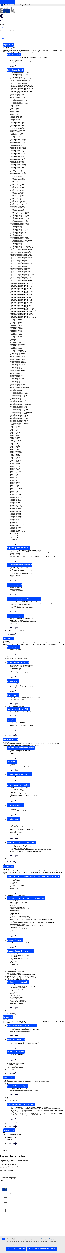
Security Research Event (16, 777)
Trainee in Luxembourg (16, 488)
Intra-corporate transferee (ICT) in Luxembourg (23, 310)
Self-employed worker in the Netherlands (21, 412)
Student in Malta (14, 454)
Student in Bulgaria (15, 428)
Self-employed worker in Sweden (19, 103)
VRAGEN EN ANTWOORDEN (19, 623)
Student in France (15, 438)
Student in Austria (15, 426)
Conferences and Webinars (17, 989)
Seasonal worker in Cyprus (17, 359)
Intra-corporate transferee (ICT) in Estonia (21, 294)
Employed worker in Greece (17, 156)
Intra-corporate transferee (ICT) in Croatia (21, 288)
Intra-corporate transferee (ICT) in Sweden (21, 91)
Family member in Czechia (17, 184)
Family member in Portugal (17, 207)
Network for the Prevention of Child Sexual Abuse (20, 976)
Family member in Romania (17, 210)
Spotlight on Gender (15, 927)
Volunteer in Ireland (15, 517)
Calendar (12, 932)
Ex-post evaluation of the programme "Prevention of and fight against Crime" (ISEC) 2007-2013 (36, 1108)
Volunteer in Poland (15, 527)
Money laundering (15, 828)
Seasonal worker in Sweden (17, 97)
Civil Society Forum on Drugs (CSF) (17, 979)
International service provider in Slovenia (21, 82)
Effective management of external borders (18, 658)
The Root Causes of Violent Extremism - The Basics (24, 918)
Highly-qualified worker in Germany (20, 228)
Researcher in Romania (16, 350)
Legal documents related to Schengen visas (21, 724)
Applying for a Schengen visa (18, 722)
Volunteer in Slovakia (16, 116)
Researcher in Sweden (16, 170)
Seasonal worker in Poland (17, 383)
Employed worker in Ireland (17, 159)
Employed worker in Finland (18, 151)
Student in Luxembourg (16, 452)
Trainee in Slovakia (15, 110)
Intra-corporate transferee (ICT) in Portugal (21, 314)
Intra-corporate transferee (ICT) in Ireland (21, 303)
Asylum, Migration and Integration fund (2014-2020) (24, 1029)
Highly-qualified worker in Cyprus (19, 220)
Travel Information (15, 797)
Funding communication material (15, 1067)
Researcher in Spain (15, 138)
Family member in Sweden (17, 209)
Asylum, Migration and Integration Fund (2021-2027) (24, 1028)
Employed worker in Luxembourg (19, 165)
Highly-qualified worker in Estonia (19, 224)
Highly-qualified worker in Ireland (19, 234)
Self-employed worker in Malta (18, 406)
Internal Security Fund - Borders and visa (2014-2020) (24, 1043)
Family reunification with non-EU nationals (21, 573)
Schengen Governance (16, 685)
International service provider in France (20, 262)
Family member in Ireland (17, 196)
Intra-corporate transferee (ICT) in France (21, 297)
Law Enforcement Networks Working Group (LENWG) (22, 974)
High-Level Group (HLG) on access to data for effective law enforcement (26, 978)
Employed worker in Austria (17, 141)
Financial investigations (16, 826)
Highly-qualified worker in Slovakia (19, 72)
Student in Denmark (15, 434)
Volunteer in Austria (15, 499)
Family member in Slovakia (17, 128)
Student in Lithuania (15, 451)
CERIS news (13, 884)
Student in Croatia (15, 429)
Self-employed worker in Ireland (19, 398)
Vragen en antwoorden (16, 668)
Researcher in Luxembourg (17, 344)
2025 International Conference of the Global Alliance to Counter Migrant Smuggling (32, 556)
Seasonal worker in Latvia (17, 376)
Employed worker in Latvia (17, 162)
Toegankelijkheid (8, 1233)
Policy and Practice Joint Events (18, 902)
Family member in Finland (17, 189)
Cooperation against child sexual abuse (20, 846)
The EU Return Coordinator (17, 555)
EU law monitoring (12, 1122)
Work (11, 576)
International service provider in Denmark (21, 257)
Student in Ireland (15, 446)
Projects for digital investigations (19, 811)
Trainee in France (14, 476)
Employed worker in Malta (17, 167)
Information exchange (16, 792)
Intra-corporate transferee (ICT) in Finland (21, 296)
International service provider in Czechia (21, 255)
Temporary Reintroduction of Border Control (22, 687)
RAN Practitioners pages (16, 997)
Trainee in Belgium (15, 462)
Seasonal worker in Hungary (17, 372)
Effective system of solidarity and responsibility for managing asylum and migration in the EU (35, 603)
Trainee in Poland (15, 491)
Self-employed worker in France (18, 392)
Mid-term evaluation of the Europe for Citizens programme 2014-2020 (29, 1107)
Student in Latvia (14, 449)
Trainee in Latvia (14, 485)
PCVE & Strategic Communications (19, 916)
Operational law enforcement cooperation (21, 794)
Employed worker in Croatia (17, 144)
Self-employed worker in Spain (18, 102)
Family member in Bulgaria (17, 179)
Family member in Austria (17, 178)
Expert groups (14, 964)
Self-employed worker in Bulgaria (19, 417)
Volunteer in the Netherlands (17, 531)
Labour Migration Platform (14, 973)
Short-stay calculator (15, 649)
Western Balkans (14, 904)
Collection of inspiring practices (18, 987)
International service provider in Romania (21, 280)
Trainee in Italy (14, 483)
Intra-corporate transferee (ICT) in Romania (21, 316)
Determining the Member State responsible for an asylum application (28, 57)
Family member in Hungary (17, 195)
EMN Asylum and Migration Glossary (20, 955)
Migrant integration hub (16, 587)
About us (9, 1136)
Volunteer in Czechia (15, 505)
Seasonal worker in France (17, 367)
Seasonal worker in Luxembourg (19, 379)
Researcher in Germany (16, 334)
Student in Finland (15, 437)
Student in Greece (15, 443)
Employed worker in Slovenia (18, 124)
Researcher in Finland (16, 331)
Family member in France (17, 190)
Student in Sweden (15, 131)
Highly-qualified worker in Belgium (19, 214)
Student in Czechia (15, 432)
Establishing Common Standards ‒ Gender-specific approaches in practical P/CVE (32, 922)
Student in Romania (15, 459)
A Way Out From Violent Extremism (20, 921)
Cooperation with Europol (17, 789)
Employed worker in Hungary (18, 158)
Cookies (5, 1228)
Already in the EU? (15, 536)
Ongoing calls (10, 1069)
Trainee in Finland (15, 474)
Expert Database (14, 913)
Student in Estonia (15, 435)
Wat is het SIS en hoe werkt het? (19, 673)
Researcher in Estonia (16, 330)
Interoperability (11, 660)
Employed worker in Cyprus (17, 145)
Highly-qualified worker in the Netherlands (21, 248)
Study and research (15, 572)
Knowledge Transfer (15, 905)
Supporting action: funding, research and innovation (24, 795)
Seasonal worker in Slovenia (17, 94)
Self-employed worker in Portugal (19, 409)
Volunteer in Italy (14, 519)
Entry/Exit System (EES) (17, 699)
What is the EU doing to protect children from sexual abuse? (26, 851)
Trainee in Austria (15, 463)
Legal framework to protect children (19, 848)
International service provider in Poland (20, 277)
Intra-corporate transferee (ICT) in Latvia (21, 307)
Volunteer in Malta (15, 525)
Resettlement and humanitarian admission (21, 570)
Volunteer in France (15, 511)
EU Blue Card (14, 539)
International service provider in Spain (20, 83)
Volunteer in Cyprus (15, 503)
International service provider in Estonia (20, 258)
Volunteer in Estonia (15, 508)
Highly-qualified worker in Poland (19, 243)
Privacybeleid (7, 1230)
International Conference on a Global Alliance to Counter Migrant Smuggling (30, 552)
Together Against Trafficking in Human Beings (22, 829)
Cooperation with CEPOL (17, 790)
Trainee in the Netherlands (17, 496)
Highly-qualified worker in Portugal (19, 245)
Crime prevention (14, 823)
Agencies (5, 864)
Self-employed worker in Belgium (19, 414)
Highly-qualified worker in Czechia (19, 221)
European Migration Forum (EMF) (19, 567)
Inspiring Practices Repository (18, 907)
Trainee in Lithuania (15, 486)
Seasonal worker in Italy (16, 375)
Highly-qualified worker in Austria (19, 215)
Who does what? (14, 533)
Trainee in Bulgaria (15, 465)
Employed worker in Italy (17, 161)
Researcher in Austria (16, 321)
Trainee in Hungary (15, 480)
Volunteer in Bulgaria (16, 500)
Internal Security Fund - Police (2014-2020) (22, 1056)
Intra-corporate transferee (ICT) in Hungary (21, 302)
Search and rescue (15, 606)
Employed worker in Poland (17, 169)
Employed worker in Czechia (18, 147)
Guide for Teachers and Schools (18, 928)
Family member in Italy (16, 198)
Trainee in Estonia (15, 472)
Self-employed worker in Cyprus (19, 420)
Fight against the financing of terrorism (20, 750)
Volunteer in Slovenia (16, 117)
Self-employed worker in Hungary (19, 396)
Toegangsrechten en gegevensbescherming (21, 665)
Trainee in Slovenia (15, 111)
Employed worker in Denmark (18, 148)
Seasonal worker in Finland (17, 365)
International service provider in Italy (20, 269)
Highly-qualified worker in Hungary (20, 232)
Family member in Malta (16, 204)
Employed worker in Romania (18, 173)
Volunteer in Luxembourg (17, 524)
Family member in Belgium (17, 176)
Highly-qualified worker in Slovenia (19, 74)
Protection (13, 753)
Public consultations (12, 1100)
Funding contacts (11, 1066)
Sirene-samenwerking (16, 669)
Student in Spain (14, 108)
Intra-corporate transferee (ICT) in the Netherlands (23, 317)
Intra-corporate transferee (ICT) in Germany (22, 299)
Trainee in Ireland (15, 482)
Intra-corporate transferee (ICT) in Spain (21, 89)
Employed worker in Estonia (17, 150)
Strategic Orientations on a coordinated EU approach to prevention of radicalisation (32, 919)
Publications (13, 991)
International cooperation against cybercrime (22, 766)
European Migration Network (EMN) (20, 1031)
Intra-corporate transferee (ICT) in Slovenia (21, 88)
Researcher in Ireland (15, 338)
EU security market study (17, 885)
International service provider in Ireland (20, 268)
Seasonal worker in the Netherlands (19, 387)
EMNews (12, 963)
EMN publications (15, 961)
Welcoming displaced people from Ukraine (21, 607)
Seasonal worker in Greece (17, 370)
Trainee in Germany (15, 477)
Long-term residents (15, 569)
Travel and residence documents (15, 706)
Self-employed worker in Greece (19, 395)
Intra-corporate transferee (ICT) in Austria (21, 285)
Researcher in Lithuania (16, 342)
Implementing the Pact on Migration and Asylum (23, 621)
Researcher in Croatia (16, 324)
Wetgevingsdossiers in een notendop (20, 620)
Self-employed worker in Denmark (19, 423)
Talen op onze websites (9, 1227)
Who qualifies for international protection (21, 62)
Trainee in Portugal (15, 493)
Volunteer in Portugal (15, 528)
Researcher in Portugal (16, 348)
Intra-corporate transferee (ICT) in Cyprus (21, 289)
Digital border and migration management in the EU (24, 601)
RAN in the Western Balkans (18, 1001)
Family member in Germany (17, 192)
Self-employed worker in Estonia (19, 389)
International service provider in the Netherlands (23, 282)
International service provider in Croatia (20, 252)
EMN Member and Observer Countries (20, 958)
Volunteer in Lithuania (16, 522)
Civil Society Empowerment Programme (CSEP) (23, 986)
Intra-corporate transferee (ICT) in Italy (20, 305)
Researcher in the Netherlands (18, 352)
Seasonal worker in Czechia (17, 361)
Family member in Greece (17, 193)
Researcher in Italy (15, 339)
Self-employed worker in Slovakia (19, 99)
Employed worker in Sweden (18, 125)
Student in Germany (15, 440)
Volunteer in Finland (15, 510)
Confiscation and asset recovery (18, 821)
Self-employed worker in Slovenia (19, 100)
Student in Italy (14, 448)
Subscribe (12, 887)
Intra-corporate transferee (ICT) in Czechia (21, 291)
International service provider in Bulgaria (21, 251)
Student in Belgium (15, 424)
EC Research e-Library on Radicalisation (21, 942)
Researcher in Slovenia (16, 136)
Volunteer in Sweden (15, 121)
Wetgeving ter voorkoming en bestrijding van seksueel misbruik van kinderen (30, 849)
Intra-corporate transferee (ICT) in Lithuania (22, 308)
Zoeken (2, 24)
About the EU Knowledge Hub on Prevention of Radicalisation (27, 925)
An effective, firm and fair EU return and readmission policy (26, 550)
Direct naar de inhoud (7, 2)
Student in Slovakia (15, 105)
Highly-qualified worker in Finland (19, 226)
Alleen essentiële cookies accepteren (42, 1249)
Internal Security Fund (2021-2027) (19, 1054)
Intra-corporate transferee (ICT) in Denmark (22, 293)
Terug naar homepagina (6, 1170)
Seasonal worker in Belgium (17, 353)
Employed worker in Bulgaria (18, 142)
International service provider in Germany (21, 263)
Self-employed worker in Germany (19, 393)
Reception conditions (15, 58)
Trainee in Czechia (15, 469)
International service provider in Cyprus (20, 254)
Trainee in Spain (14, 113)
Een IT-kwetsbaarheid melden (11, 1225)
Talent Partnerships (15, 575)
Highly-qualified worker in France (19, 229)
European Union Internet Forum (15, 971)
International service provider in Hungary (21, 266)
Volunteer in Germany (16, 513)
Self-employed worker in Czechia (19, 421)
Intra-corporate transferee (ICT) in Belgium (21, 283)
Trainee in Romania (15, 494)
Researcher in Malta (15, 345)
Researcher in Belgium (16, 319)
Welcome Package (15, 911)
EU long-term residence (16, 590)
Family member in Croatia (17, 181)
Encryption (13, 809)
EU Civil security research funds (15, 1063)
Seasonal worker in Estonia (17, 364)
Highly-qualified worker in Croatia (19, 218)
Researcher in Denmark (16, 328)
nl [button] (4, 17)
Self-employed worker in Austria (19, 415)
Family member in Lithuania (17, 201)
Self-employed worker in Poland (19, 407)
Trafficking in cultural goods (17, 831)
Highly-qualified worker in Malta (19, 241)
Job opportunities (11, 1137)
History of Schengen (15, 683)
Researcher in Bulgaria (16, 322)
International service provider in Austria (20, 79)
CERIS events (14, 882)
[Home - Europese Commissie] (7, 10)
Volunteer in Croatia (15, 502)
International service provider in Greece (20, 265)
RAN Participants (15, 995)
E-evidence (13, 764)
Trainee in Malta (14, 490)
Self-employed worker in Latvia (18, 401)
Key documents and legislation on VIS (20, 711)
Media (12, 915)
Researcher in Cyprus (16, 325)
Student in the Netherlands (17, 460)
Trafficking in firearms (16, 832)
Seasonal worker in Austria (17, 355)
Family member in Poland (17, 206)
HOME (5, 1150)
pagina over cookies (45, 1239)
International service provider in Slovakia (21, 80)
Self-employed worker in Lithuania (19, 403)
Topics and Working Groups (17, 1003)
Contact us (9, 1139)
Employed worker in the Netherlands (20, 175)
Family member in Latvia (17, 200)
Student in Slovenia (15, 107)
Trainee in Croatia (15, 466)
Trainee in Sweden (15, 114)
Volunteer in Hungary (16, 516)
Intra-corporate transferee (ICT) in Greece (21, 300)
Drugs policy (13, 825)
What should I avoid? (16, 538)
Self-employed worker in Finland (19, 390)
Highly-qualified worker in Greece (19, 231)
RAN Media (13, 992)
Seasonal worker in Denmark (18, 362)
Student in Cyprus (15, 431)
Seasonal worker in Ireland (17, 373)
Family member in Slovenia (17, 130)
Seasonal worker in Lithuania (18, 378)
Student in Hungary (15, 445)
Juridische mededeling (9, 1231)
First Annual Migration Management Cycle (21, 618)
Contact (5, 1222)
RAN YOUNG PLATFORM (18, 1000)
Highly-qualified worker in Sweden (19, 77)
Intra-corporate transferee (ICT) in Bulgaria (21, 286)
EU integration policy (16, 589)
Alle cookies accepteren (16, 1249)
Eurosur (9, 656)
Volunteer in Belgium (16, 497)
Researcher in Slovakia (16, 134)
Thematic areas (14, 888)
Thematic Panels (14, 910)
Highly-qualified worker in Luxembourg (21, 240)
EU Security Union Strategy (17, 924)
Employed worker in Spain (17, 127)
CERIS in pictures (15, 880)
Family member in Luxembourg (18, 203)
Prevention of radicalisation (17, 752)
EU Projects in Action (12, 1064)
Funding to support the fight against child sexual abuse (24, 845)
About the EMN (14, 953)
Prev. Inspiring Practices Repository (19, 908)
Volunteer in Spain (15, 119)
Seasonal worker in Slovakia (17, 93)
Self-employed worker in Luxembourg (20, 404)
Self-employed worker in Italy (18, 400)
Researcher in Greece (16, 441)
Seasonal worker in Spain (17, 96)
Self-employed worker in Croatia (19, 418)
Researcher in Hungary (16, 336)
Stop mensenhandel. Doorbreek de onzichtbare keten (24, 1090)
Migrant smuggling (15, 553)
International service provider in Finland (20, 260)
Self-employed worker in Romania (19, 410)
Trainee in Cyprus (15, 468)
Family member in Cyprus (17, 182)
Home (5, 42)
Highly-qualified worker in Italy (18, 235)
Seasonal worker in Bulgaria (17, 356)
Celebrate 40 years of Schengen (18, 1088)
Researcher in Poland (15, 347)
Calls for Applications (16, 901)
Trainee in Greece (15, 479)
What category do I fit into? (17, 535)
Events (8, 1098)
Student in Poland (15, 455)
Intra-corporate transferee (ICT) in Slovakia (21, 86)
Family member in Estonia (17, 187)
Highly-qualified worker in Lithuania (20, 238)
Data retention (14, 807)
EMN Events (13, 956)
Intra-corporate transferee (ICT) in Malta (21, 311)
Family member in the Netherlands (19, 212)
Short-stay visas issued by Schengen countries (22, 725)
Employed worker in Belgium (18, 139)
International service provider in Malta (20, 276)
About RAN (13, 984)
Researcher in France (15, 333)
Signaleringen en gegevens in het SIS (20, 666)
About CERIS (14, 879)
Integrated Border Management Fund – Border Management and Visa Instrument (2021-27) (34, 1042)
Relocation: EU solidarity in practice (20, 604)
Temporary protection (16, 60)
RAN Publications (15, 998)
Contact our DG (7, 1183)
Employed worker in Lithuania (18, 164)
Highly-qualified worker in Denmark (20, 223)
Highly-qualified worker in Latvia (19, 237)
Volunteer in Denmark (16, 507)
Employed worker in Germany (18, 153)
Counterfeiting (14, 834)
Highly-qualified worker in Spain (19, 75)
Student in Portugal (15, 457)
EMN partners (14, 959)
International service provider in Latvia (20, 271)
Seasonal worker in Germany (18, 369)
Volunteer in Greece (15, 514)
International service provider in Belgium (21, 249)
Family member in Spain (16, 133)
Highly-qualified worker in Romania (20, 246)
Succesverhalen (14, 671)
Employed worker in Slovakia (18, 122)
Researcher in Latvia (15, 341)
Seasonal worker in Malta (17, 381)
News (11, 930)
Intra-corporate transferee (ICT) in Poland (21, 313)
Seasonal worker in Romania (18, 386)
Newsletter (10, 1097)
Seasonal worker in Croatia (17, 358)
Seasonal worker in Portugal (17, 384)
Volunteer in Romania (16, 530)
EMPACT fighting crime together (19, 787)
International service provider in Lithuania (21, 272)
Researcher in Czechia (16, 327)
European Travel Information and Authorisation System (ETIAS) (27, 697)
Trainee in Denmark (15, 471)
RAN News (13, 994)
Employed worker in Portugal (18, 172)
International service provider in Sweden (21, 85)
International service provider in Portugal (21, 279)
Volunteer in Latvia (15, 521)
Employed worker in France (17, 155)
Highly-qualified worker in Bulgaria (19, 217)
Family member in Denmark (17, 186)
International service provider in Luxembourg (22, 274)
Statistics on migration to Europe (15, 630)
